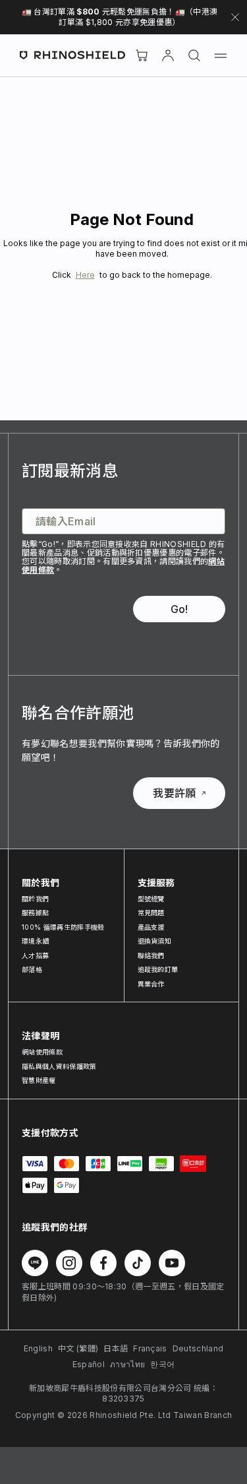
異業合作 (151, 984)
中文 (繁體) (78, 1348)
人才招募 (35, 955)
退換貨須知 (155, 941)
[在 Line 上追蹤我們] (35, 1263)
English (38, 1348)
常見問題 (151, 913)
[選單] (220, 55)
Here (85, 275)
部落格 (32, 969)
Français (150, 1348)
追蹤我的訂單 (158, 969)
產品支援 (151, 927)
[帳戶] (167, 55)
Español (88, 1364)
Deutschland (198, 1348)
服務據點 (35, 913)
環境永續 (35, 941)
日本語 (115, 1348)
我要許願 (174, 793)
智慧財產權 (39, 1080)
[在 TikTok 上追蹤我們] (137, 1263)
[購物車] (141, 55)
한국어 (162, 1364)
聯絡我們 (151, 955)
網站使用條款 (42, 1052)
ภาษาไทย (127, 1364)
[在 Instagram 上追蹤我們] (69, 1263)
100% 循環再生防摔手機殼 (63, 927)
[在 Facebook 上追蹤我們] (103, 1263)
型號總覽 (151, 899)
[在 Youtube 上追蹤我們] (172, 1263)
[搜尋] (194, 55)
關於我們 (35, 899)
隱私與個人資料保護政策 (59, 1066)
